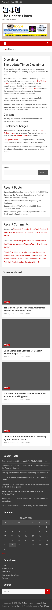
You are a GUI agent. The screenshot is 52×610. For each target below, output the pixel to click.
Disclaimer (6, 572)
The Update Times (17, 16)
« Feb (4, 554)
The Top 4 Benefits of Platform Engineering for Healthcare (25, 473)
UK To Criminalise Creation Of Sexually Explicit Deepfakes (24, 505)
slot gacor (8, 156)
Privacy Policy (7, 568)
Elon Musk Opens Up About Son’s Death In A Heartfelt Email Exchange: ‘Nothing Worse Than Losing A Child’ (26, 232)
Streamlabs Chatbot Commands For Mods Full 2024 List (26, 192)
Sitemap (5, 578)
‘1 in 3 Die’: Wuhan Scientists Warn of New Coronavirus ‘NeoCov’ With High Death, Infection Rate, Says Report (25, 258)
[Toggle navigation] (5, 43)
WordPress (44, 606)
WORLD (7, 302)
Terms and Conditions (10, 575)
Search (6, 167)
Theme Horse (16, 606)
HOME (4, 565)
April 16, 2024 (9, 314)
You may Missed (13, 272)
